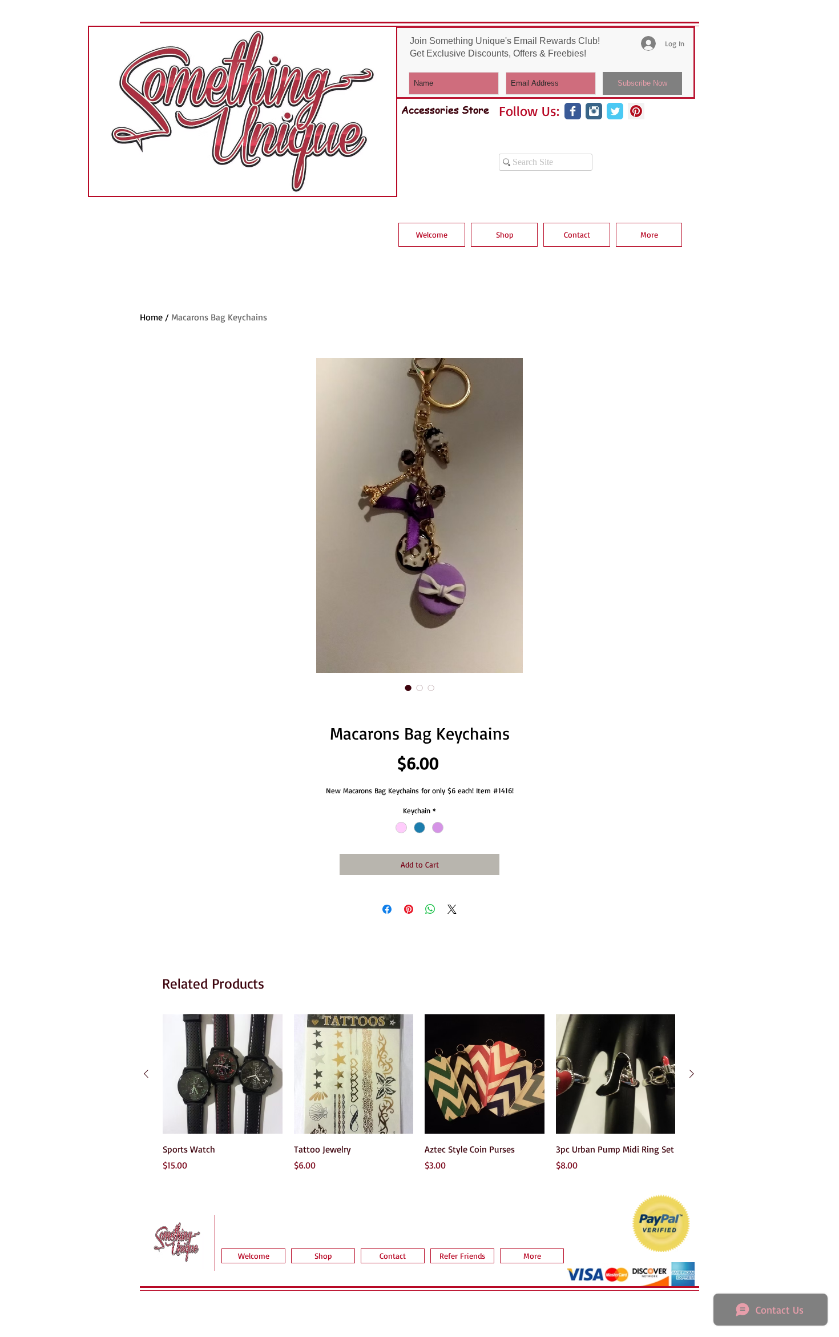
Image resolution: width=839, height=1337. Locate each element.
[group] (419, 1099)
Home (151, 317)
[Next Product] (692, 1074)
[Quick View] (223, 1074)
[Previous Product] (146, 1074)
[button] (504, 235)
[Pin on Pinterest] (409, 909)
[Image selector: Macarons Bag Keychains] (408, 687)
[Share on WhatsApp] (430, 909)
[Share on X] (452, 909)
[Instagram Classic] (594, 111)
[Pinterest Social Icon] (636, 111)
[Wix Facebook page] (572, 111)
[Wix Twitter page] (615, 111)
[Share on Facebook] (387, 909)
